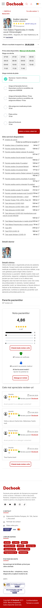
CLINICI (15, 542)
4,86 (21, 320)
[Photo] (7, 252)
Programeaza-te (10, 552)
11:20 (14, 68)
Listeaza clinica (23, 549)
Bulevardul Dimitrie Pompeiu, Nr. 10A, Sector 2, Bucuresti (22, 517)
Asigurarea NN (10, 549)
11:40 (23, 68)
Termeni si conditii (32, 603)
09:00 (23, 61)
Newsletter (23, 552)
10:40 (31, 64)
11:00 (6, 68)
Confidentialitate (32, 600)
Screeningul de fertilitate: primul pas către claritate (16, 565)
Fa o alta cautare (31, 11)
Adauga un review (20, 378)
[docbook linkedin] (15, 504)
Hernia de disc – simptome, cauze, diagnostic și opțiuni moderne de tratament (15, 573)
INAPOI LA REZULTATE (6, 12)
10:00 (14, 64)
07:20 (14, 57)
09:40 (6, 64)
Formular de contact (13, 522)
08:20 (6, 61)
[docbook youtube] (10, 504)
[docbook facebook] (5, 504)
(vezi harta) (9, 37)
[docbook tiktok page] (25, 504)
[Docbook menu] (3, 4)
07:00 (6, 57)
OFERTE (20, 546)
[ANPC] (14, 585)
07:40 (23, 57)
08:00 (31, 57)
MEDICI (24, 542)
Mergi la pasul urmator (28, 131)
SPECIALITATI (9, 546)
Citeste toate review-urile (20, 348)
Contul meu (31, 546)
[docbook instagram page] (20, 504)
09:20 (31, 61)
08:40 (14, 61)
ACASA (7, 542)
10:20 (23, 64)
